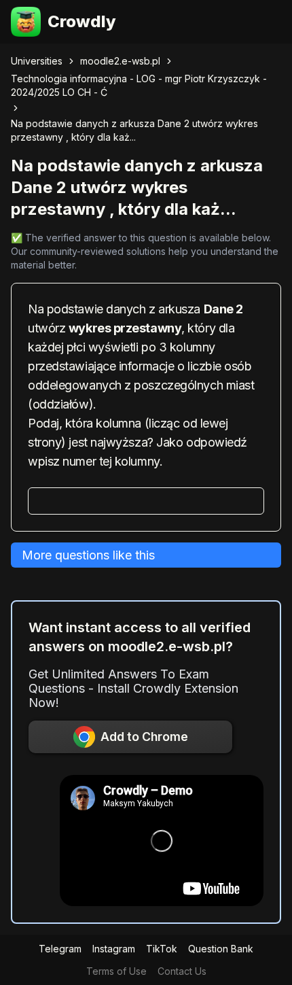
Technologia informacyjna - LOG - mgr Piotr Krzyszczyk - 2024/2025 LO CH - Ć (139, 85)
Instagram (113, 948)
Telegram (60, 948)
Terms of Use (116, 971)
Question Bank (220, 948)
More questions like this (88, 555)
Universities (36, 61)
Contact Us (182, 971)
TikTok (161, 948)
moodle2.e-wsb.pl (120, 61)
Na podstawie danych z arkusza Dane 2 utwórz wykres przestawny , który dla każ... (134, 130)
